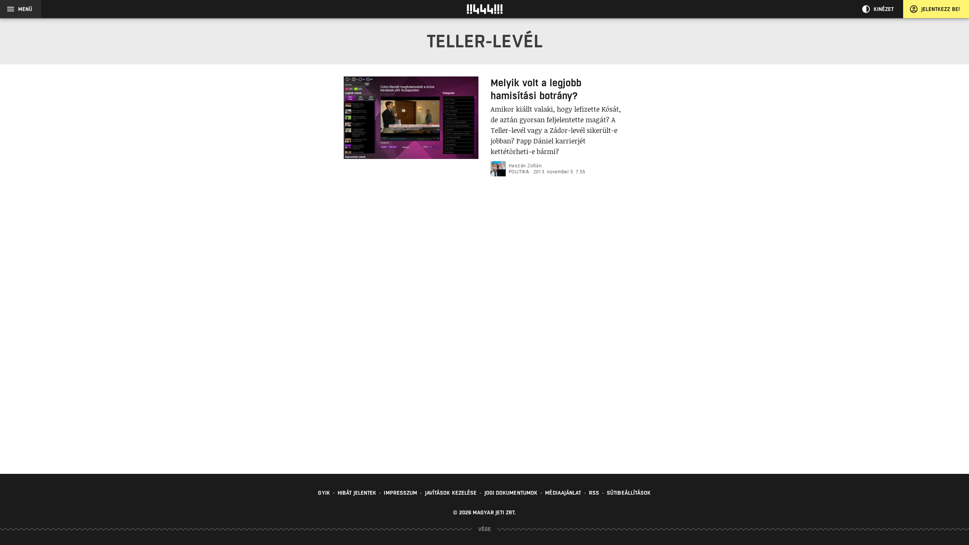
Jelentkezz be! (940, 9)
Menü (25, 9)
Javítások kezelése (451, 493)
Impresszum (400, 493)
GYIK (324, 493)
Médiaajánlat (563, 493)
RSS (594, 493)
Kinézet (884, 9)
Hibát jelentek (357, 493)
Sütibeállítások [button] (629, 493)
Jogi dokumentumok (511, 493)
